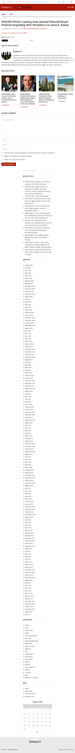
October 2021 (29, 417)
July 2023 (27, 362)
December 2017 (30, 538)
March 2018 (28, 530)
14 (41, 718)
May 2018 (28, 525)
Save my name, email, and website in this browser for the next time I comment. (29, 153)
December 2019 (30, 475)
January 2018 (29, 536)
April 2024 (28, 339)
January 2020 (29, 473)
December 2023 (30, 349)
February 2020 (29, 470)
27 (37, 725)
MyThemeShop (69, 749)
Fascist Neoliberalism (31, 641)
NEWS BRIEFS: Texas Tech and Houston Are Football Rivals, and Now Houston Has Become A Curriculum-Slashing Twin (38, 215)
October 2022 (29, 386)
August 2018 (29, 517)
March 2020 (28, 467)
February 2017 (29, 564)
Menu (69, 7)
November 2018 (30, 509)
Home (3, 14)
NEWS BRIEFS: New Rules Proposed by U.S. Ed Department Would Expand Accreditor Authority (37, 230)
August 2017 (29, 549)
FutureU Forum (29, 646)
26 (33, 725)
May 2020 (28, 462)
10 (25, 718)
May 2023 (28, 367)
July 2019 (27, 488)
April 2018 (28, 528)
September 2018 (30, 515)
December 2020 (30, 444)
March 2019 (28, 499)
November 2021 (30, 415)
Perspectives (31, 29)
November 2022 (30, 383)
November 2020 (30, 446)
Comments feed (30, 694)
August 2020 (29, 454)
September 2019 (30, 483)
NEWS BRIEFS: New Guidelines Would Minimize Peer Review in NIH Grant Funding (37, 237)
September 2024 (30, 325)
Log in (27, 688)
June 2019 (28, 491)
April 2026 (28, 276)
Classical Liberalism (31, 636)
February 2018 (29, 533)
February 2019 (29, 501)
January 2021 (29, 441)
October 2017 (29, 543)
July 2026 (27, 268)
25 (29, 725)
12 (33, 718)
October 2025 (29, 291)
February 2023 (29, 375)
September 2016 (30, 578)
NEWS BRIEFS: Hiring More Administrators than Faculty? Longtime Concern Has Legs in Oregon (38, 252)
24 (25, 725)
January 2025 (29, 315)
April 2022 (28, 402)
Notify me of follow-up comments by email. (18, 156)
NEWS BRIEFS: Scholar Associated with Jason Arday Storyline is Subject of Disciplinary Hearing (37, 208)
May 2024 (28, 336)
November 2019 (30, 478)
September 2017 (30, 546)
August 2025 (29, 297)
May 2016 (28, 588)
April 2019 (28, 496)
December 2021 (30, 412)
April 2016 (28, 591)
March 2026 (28, 278)
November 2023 (30, 352)
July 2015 (27, 614)
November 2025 (30, 289)
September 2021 (30, 420)
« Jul (36, 732)
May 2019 (28, 494)
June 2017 (28, 554)
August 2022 (29, 391)
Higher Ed (28, 649)
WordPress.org (29, 696)
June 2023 (28, 365)
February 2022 (29, 407)
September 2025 (30, 294)
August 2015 (29, 612)
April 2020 (28, 465)
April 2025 (28, 307)
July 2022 (27, 394)
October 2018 (29, 512)
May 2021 (28, 430)
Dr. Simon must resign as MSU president (14, 33)
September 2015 (30, 609)
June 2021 (28, 428)
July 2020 (27, 457)
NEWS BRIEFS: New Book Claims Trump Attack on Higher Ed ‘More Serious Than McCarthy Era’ (37, 201)
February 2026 (29, 281)
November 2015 (30, 604)
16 (50, 718)
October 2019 (29, 480)
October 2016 (29, 575)
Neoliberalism (29, 654)
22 (46, 722)
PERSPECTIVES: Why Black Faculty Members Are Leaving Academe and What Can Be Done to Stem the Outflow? (38, 223)
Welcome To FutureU (31, 678)
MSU (11, 14)
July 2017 (27, 551)
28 (41, 725)
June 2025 (28, 302)
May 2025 (28, 304)
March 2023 (28, 373)
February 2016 (29, 596)
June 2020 (28, 459)
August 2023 (29, 360)
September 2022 (30, 388)
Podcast (27, 664)
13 (37, 718)
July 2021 (27, 425)
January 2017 (29, 567)
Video (26, 675)
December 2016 (30, 570)
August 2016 (29, 580)
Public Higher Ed (30, 667)
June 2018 (28, 522)
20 (37, 722)
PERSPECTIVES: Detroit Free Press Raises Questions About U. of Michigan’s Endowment (46, 98)
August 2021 (29, 423)
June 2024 (28, 333)
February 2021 (29, 438)
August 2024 (29, 328)
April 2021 (28, 433)
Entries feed (28, 691)
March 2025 (28, 310)
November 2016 (30, 572)
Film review (28, 643)
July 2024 (27, 331)
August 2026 (29, 265)
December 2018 (30, 507)
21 (41, 722)
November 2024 (30, 320)
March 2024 (28, 341)
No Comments (42, 29)
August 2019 (29, 486)
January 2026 (29, 283)
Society (27, 670)
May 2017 (28, 557)
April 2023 (28, 370)
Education (28, 638)
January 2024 (29, 346)
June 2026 (28, 270)
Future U (6, 7)
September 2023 (30, 357)
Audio (26, 628)
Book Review (29, 630)
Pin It (31, 40)
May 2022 (28, 399)
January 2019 (29, 504)
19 (33, 722)
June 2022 (28, 396)
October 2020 (29, 449)
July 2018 (27, 520)
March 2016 (28, 593)
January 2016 (29, 599)
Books (27, 633)
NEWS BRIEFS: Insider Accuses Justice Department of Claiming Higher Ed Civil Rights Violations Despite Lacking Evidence (38, 244)
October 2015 (29, 606)
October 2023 (29, 354)
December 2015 (30, 601)
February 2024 (29, 344)
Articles (27, 625)
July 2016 (27, 583)
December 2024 (30, 318)
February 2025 (29, 312)
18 (29, 722)
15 (46, 718)
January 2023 (29, 378)
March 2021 (28, 436)
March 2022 (28, 404)
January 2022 (29, 409)
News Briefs (29, 657)
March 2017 (28, 562)
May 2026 (28, 273)
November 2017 (30, 541)
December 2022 (30, 381)
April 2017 (28, 559)
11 (29, 718)
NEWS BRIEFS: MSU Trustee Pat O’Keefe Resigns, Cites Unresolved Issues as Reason (9, 98)
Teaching (28, 672)
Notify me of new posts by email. (14, 159)
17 (25, 722)
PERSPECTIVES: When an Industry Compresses (65, 96)
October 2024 (29, 323)
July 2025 (27, 299)
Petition (27, 662)
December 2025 (30, 286)
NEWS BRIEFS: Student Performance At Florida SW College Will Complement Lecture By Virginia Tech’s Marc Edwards (28, 99)
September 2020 (30, 452)
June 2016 (28, 585)
